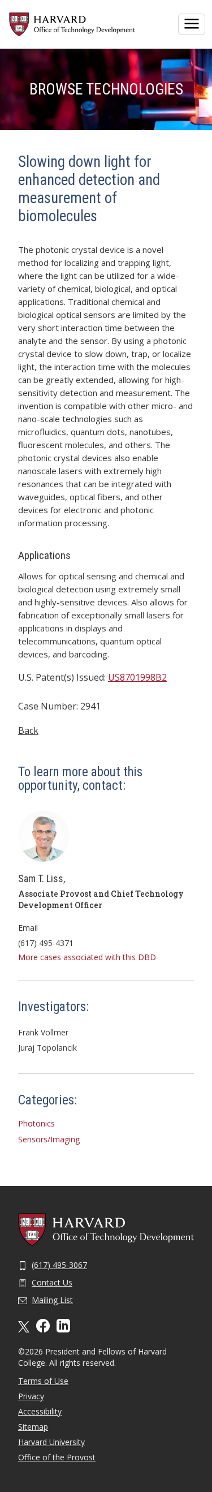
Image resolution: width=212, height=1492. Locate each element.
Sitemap (33, 1426)
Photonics (36, 1123)
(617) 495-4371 (45, 943)
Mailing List (52, 1300)
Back (28, 730)
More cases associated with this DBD (87, 957)
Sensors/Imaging (49, 1139)
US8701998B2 (137, 677)
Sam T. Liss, (41, 878)
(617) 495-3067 (59, 1264)
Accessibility (40, 1411)
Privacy (31, 1396)
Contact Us (52, 1282)
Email (28, 927)
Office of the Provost (57, 1457)
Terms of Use (43, 1380)
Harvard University (51, 1442)
